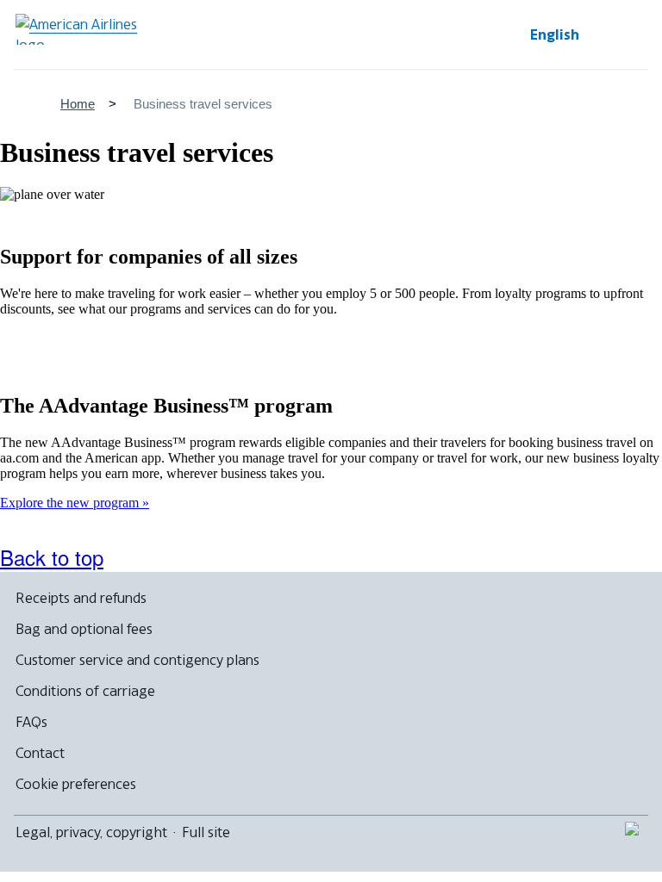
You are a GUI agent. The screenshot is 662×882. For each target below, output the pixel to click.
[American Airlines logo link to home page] (83, 29)
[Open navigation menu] (627, 34)
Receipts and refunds (81, 597)
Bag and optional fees (84, 628)
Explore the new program (71, 502)
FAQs (31, 721)
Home (77, 103)
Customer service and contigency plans (137, 659)
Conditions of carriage (85, 690)
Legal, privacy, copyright (91, 832)
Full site (206, 832)
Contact (40, 752)
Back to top (51, 557)
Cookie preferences (76, 783)
